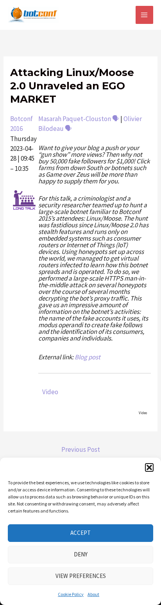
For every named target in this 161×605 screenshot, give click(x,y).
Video (50, 392)
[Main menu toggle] (145, 15)
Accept (80, 532)
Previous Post (80, 449)
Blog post (87, 357)
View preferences (80, 576)
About (93, 594)
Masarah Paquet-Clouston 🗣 (78, 118)
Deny (81, 554)
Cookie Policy (71, 594)
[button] (149, 467)
